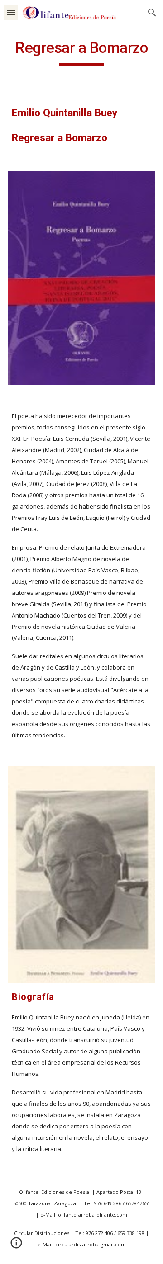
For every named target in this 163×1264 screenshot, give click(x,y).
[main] (81, 52)
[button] (11, 12)
